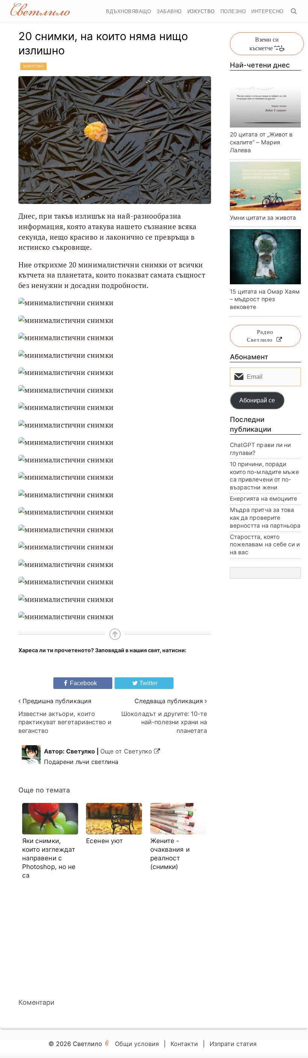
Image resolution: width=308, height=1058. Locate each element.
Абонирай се (257, 400)
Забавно (169, 11)
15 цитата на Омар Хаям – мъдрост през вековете (265, 299)
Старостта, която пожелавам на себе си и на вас (265, 544)
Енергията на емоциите (263, 498)
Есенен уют (104, 841)
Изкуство (201, 11)
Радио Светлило (260, 335)
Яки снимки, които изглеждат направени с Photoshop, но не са (49, 858)
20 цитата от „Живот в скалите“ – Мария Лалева (261, 142)
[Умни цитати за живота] (265, 186)
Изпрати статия (233, 1043)
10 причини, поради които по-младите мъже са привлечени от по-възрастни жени (264, 476)
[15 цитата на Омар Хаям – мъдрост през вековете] (265, 256)
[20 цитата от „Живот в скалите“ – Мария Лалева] (265, 104)
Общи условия (137, 1043)
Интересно (267, 11)
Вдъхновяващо (128, 11)
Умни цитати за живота (263, 217)
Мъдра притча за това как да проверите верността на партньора (265, 517)
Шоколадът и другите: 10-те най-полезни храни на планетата (164, 722)
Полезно (233, 11)
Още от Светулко (127, 751)
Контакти (184, 1043)
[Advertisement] (114, 938)
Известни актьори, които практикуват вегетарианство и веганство (65, 722)
